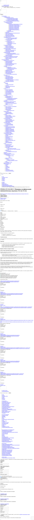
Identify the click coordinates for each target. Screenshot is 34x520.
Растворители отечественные (10, 131)
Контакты (3, 398)
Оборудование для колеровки (10, 36)
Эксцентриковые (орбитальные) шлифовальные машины (10, 448)
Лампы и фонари (8, 49)
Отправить (2, 515)
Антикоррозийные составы (10, 102)
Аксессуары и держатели (9, 34)
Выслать (2, 483)
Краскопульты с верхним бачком (7, 451)
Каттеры (7, 135)
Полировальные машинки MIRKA (12, 19)
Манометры (7, 32)
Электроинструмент (7, 16)
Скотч (5, 105)
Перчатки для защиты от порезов (12, 160)
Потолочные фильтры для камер (7, 455)
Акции (3, 179)
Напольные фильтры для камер (7, 454)
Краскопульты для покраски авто (14, 28)
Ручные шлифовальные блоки (12, 38)
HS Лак (3, 434)
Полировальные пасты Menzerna (12, 98)
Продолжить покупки (3, 494)
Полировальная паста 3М (6, 438)
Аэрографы (9, 30)
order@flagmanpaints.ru (5, 391)
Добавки (7, 166)
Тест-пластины (8, 138)
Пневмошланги (9, 42)
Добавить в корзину (3, 198)
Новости (3, 178)
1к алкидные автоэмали (9, 124)
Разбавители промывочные (10, 129)
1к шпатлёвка (8, 75)
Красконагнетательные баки (10, 35)
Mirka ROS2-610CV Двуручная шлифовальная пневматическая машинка (11, 294)
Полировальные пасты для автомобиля (8, 437)
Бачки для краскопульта (9, 33)
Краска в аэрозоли (8, 150)
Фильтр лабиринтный (9, 65)
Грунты (5, 88)
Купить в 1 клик (2, 292)
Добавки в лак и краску (7, 153)
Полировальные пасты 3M (11, 99)
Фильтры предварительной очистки (11, 63)
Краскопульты (9, 23)
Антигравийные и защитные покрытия (10, 101)
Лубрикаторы (9, 44)
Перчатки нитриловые (10, 159)
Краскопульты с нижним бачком (14, 27)
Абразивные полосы (9, 70)
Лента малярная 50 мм (10, 110)
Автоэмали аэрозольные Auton (12, 151)
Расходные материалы (5, 59)
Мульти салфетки (8, 115)
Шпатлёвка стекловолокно (10, 81)
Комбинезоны (8, 154)
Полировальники (8, 96)
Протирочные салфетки (9, 117)
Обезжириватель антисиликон (10, 127)
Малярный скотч (8, 109)
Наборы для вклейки (9, 112)
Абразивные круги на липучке (12, 68)
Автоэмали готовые (7, 122)
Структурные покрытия (9, 170)
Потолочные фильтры (9, 62)
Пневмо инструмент (7, 52)
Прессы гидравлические (5, 403)
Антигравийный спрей (9, 146)
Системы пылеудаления (5, 405)
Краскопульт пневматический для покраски (15, 24)
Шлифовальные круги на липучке (7, 430)
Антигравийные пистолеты (10, 51)
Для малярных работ (10, 155)
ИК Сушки (9, 40)
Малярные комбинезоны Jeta (6, 441)
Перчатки (7, 158)
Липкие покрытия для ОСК (10, 64)
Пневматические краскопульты (7, 452)
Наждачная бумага (8, 73)
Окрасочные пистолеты (9, 22)
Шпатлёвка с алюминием (9, 80)
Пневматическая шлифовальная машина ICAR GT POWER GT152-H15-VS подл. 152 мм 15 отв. (14, 348)
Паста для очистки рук (9, 139)
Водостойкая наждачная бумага (12, 74)
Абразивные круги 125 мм (11, 67)
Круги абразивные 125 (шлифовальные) (8, 429)
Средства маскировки (7, 118)
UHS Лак (7, 85)
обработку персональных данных (25, 514)
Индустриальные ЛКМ (7, 163)
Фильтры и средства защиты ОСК (9, 60)
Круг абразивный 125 (10, 69)
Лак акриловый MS (10, 84)
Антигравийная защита (9, 104)
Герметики (5, 152)
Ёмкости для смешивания (9, 133)
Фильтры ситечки (8, 134)
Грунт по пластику (8, 92)
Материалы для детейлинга (6, 453)
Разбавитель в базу (8, 128)
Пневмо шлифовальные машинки (7, 444)
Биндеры (7, 164)
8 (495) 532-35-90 (4, 390)
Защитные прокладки (9, 58)
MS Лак (7, 83)
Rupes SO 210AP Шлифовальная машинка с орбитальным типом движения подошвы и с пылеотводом (15, 307)
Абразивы (3, 416)
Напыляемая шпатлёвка (9, 78)
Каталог (2, 14)
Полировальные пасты (9, 97)
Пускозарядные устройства (6, 407)
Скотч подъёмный (8, 108)
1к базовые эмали (8, 123)
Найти (10, 173)
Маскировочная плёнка (9, 121)
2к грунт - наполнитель (9, 90)
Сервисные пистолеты (9, 54)
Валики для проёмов (9, 119)
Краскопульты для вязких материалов (15, 25)
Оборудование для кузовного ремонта (11, 37)
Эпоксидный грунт (9, 94)
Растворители (6, 125)
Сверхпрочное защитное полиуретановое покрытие (10, 432)
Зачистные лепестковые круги (10, 71)
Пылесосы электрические (9, 47)
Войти (1, 466)
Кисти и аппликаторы (9, 142)
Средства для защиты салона (10, 120)
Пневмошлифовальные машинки (11, 53)
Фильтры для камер (5, 415)
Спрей (5, 143)
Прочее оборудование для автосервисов (10, 48)
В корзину (1, 304)
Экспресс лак (8, 87)
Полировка (5, 95)
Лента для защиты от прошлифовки (11, 106)
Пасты (7, 168)
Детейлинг (5, 100)
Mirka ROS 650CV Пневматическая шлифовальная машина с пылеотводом (11, 374)
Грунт (6, 165)
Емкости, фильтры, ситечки (6, 411)
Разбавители (7, 169)
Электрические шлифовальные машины (8, 447)
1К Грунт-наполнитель (9, 89)
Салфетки (5, 114)
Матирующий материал (9, 72)
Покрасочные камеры (9, 39)
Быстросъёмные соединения (11, 43)
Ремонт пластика (4, 410)
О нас (3, 176)
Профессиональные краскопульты (14, 29)
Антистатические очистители (10, 126)
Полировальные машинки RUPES (12, 18)
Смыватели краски (8, 132)
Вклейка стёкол (6, 111)
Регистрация (2, 467)
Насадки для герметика (9, 136)
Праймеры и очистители (9, 113)
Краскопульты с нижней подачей (14, 26)
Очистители (7, 167)
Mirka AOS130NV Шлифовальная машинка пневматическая (9, 281)
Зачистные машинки (9, 55)
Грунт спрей (7, 147)
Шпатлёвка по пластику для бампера (13, 79)
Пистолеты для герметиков (10, 50)
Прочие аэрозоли (8, 145)
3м (9, 156)
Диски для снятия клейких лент (10, 140)
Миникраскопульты (10, 31)
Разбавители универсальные (10, 130)
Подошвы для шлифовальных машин (11, 57)
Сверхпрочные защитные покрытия (11, 103)
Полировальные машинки (10, 17)
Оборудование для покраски (8, 21)
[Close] (0, 490)
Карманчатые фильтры (9, 61)
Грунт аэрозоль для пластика (11, 148)
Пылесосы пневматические (10, 46)
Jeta (9, 157)
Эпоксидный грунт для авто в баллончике (13, 149)
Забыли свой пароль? (6, 466)
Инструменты (4, 443)
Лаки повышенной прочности (10, 86)
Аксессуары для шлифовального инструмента (11, 56)
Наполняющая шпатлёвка (9, 77)
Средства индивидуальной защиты (7, 427)
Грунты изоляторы (8, 93)
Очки (6, 161)
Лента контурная (8, 107)
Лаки (4, 82)
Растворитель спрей (9, 144)
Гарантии (3, 180)
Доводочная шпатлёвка (9, 76)
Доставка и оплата (5, 177)
